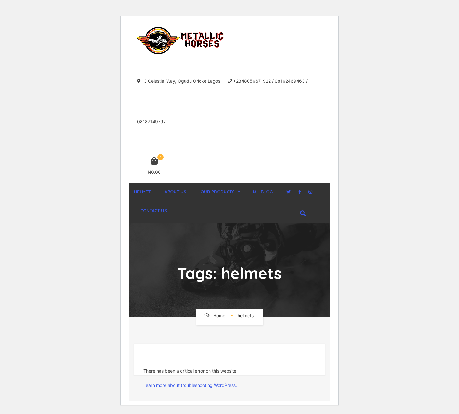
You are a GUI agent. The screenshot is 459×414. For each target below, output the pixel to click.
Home (219, 315)
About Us (175, 192)
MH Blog (263, 192)
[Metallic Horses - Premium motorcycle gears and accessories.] (181, 40)
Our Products (217, 192)
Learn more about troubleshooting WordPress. (190, 385)
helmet (142, 192)
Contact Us (153, 210)
